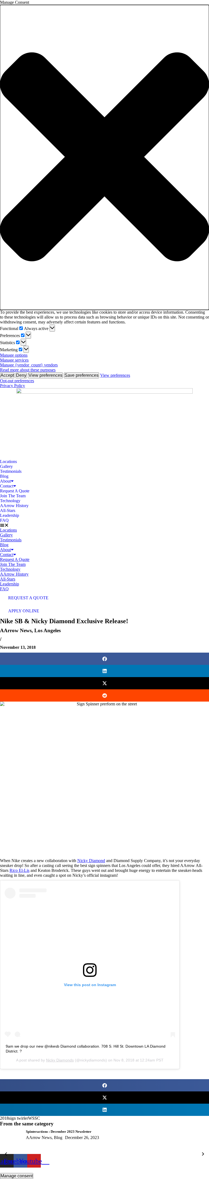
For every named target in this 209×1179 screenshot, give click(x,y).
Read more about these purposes (28, 370)
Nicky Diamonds (60, 1060)
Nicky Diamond (91, 860)
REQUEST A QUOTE (28, 597)
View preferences (45, 375)
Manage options (13, 355)
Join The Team (13, 495)
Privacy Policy (12, 385)
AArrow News (16, 630)
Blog (4, 476)
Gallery (6, 466)
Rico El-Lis (19, 870)
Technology (10, 500)
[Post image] (11, 1141)
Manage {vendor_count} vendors (29, 365)
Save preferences (81, 375)
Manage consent (17, 1176)
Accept (7, 375)
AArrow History (14, 505)
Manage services (14, 360)
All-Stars (7, 510)
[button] (104, 157)
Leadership (9, 515)
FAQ (4, 520)
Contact (6, 486)
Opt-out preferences (17, 380)
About (5, 481)
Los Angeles (47, 630)
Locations (8, 461)
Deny (21, 375)
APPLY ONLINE (23, 611)
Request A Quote (14, 491)
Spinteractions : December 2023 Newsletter (58, 1131)
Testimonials (10, 471)
